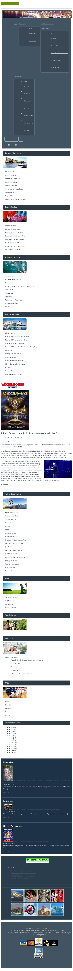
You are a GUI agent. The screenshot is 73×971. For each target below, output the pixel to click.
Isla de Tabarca (10, 333)
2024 (11, 731)
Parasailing (8, 523)
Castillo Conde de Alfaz (12, 243)
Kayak (7, 530)
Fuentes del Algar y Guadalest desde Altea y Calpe (21, 347)
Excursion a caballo (11, 512)
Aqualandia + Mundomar (13, 279)
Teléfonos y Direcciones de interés (22, 674)
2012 (11, 745)
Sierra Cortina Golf (11, 597)
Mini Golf (8, 705)
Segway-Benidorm (11, 561)
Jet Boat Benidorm (11, 185)
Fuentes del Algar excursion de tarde (17, 340)
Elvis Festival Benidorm (12, 250)
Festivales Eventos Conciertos (14, 246)
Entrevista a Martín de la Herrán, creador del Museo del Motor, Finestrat (36, 810)
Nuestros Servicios (11, 657)
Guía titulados (15, 670)
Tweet (7, 442)
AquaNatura (9, 293)
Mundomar (9, 283)
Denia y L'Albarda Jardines (13, 354)
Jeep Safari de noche (11, 554)
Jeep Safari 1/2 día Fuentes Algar (16, 540)
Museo (7, 715)
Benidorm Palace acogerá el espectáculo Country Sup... (31, 841)
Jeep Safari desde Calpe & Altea (15, 550)
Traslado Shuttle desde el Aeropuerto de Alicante (27, 660)
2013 (11, 743)
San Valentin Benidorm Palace (15, 236)
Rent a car (14, 667)
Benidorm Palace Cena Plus (14, 232)
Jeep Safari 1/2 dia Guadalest (14, 543)
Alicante (7, 367)
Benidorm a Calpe (11, 175)
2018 (11, 733)
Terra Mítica (9, 290)
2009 (11, 750)
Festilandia (8, 708)
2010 (11, 748)
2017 (11, 735)
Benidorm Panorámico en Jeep (15, 557)
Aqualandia (9, 276)
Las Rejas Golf (9, 604)
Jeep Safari (8, 547)
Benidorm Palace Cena (12, 229)
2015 (11, 739)
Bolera (7, 701)
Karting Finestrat (10, 533)
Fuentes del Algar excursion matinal (17, 336)
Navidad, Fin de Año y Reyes (14, 239)
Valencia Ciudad (10, 357)
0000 (11, 752)
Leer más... (6, 792)
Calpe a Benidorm (11, 192)
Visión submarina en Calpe (14, 189)
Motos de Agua (10, 519)
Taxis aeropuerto (16, 663)
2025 (11, 729)
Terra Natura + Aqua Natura (14, 300)
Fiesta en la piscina (11, 571)
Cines (7, 712)
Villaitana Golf (9, 601)
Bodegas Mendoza (11, 371)
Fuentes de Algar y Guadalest (14, 343)
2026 (11, 727)
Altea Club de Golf (11, 607)
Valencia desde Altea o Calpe (14, 360)
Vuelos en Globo (10, 567)
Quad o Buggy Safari (12, 516)
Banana (7, 526)
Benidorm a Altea (11, 182)
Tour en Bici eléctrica (12, 564)
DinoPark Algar (10, 307)
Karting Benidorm (11, 536)
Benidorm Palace (10, 226)
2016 (11, 737)
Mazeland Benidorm (12, 303)
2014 (11, 741)
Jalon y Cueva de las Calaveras (15, 364)
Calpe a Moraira (10, 196)
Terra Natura (9, 296)
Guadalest (8, 350)
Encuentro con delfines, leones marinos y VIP (20, 286)
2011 (11, 747)
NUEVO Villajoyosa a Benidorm (15, 199)
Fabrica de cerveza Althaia (13, 374)
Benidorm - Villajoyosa (12, 179)
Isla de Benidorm (10, 172)
